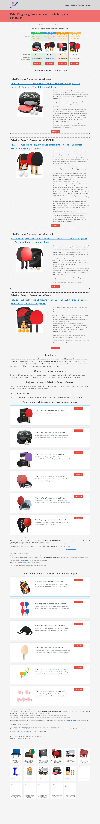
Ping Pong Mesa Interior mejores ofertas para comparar (43, 778)
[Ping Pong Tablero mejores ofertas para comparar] (70, 789)
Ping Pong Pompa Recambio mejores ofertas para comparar (29, 778)
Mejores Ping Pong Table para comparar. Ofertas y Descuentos (30, 796)
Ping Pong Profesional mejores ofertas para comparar (57, 778)
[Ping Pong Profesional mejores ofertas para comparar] (57, 771)
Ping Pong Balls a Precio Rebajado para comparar (70, 778)
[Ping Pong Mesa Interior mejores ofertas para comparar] (43, 771)
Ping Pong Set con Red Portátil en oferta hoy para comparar (16, 796)
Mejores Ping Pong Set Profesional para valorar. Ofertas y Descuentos (43, 796)
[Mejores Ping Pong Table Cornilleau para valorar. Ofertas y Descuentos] (43, 754)
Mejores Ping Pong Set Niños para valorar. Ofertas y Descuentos (56, 761)
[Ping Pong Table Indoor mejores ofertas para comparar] (84, 754)
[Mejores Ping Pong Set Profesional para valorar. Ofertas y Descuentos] (43, 789)
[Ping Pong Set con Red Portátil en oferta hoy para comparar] (16, 789)
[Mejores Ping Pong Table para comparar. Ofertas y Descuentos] (30, 789)
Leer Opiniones (78, 408)
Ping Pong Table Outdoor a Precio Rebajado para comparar (16, 761)
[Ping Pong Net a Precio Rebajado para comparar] (84, 771)
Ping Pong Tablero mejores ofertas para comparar (70, 796)
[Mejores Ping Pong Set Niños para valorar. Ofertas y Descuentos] (57, 754)
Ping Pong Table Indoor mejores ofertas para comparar (84, 761)
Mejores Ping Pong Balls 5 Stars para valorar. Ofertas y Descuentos (29, 761)
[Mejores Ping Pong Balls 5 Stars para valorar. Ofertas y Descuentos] (30, 754)
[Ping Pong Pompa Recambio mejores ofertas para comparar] (30, 771)
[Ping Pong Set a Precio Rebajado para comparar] (70, 754)
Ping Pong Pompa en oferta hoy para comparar (57, 796)
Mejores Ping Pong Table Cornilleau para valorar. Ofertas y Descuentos (43, 761)
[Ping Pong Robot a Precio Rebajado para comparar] (16, 771)
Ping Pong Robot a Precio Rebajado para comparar (16, 778)
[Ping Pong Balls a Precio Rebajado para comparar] (70, 771)
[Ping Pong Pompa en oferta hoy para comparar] (57, 789)
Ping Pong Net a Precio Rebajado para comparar (84, 778)
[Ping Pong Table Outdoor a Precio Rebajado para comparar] (16, 754)
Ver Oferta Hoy (37, 63)
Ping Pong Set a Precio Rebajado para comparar (70, 761)
